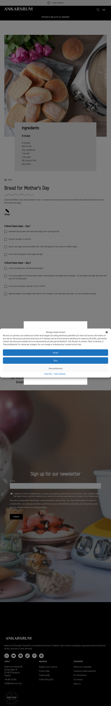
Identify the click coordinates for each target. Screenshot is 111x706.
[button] (106, 332)
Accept (55, 352)
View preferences (56, 368)
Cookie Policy (48, 374)
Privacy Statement (59, 374)
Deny (56, 360)
